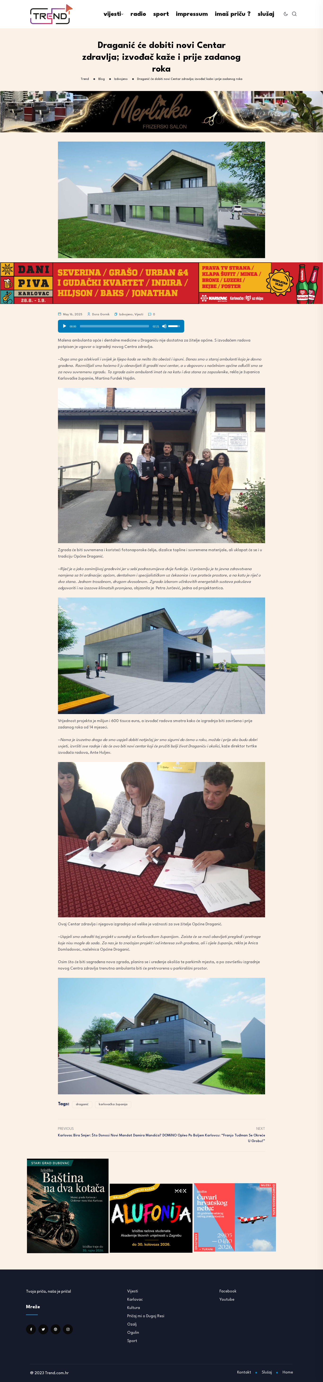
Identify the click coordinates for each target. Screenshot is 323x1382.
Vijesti (139, 314)
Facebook (227, 1291)
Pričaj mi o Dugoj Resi (145, 1316)
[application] (121, 324)
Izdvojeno (126, 314)
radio (138, 14)
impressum (192, 14)
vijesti (112, 14)
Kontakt (244, 1372)
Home (288, 1372)
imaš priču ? (233, 14)
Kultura (133, 1308)
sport (161, 14)
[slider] (114, 326)
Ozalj (132, 1324)
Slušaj (267, 1372)
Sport (132, 1341)
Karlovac (135, 1300)
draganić (82, 1104)
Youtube (226, 1300)
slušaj (266, 14)
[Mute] (164, 326)
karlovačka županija (113, 1104)
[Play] (64, 326)
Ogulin (133, 1333)
